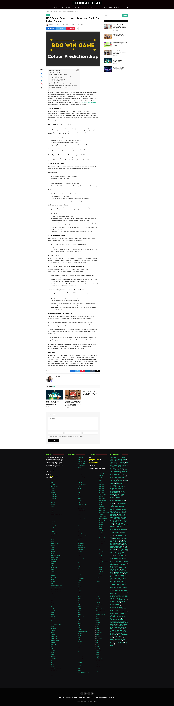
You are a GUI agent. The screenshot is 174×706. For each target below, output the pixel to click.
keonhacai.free (114, 489)
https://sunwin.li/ (55, 640)
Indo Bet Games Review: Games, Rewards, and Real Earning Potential (120, 44)
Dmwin (53, 492)
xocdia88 (123, 529)
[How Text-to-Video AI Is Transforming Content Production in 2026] (108, 69)
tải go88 (112, 601)
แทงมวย (115, 460)
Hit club (118, 509)
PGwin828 (80, 657)
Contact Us (82, 697)
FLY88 (121, 621)
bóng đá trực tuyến (115, 581)
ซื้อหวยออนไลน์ (102, 516)
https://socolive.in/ (82, 484)
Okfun (122, 460)
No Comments (76, 24)
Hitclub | (120, 457)
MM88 (124, 631)
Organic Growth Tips (78, 7)
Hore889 (123, 622)
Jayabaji (98, 583)
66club (53, 575)
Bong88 (53, 541)
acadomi (98, 604)
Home (55, 7)
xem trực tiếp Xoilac (56, 589)
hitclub (124, 502)
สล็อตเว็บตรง (54, 522)
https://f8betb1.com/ (83, 504)
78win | (116, 462)
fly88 (111, 460)
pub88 (112, 540)
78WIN (79, 502)
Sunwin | (112, 457)
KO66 (79, 637)
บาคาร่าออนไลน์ (81, 465)
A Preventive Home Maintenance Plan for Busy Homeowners (119, 52)
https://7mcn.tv (114, 561)
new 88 (79, 498)
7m (115, 503)
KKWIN (53, 642)
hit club (79, 488)
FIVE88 (113, 523)
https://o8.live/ (123, 624)
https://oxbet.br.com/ (115, 500)
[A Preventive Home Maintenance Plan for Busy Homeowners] (108, 52)
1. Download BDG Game (57, 77)
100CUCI (101, 530)
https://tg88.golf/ (100, 610)
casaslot (117, 572)
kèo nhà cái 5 (99, 660)
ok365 (116, 598)
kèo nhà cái (54, 567)
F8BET (53, 612)
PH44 (125, 599)
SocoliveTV (117, 532)
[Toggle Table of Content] (77, 70)
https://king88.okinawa (116, 607)
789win (101, 514)
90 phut (122, 581)
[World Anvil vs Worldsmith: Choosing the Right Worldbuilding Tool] (54, 395)
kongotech (94, 701)
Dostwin (53, 506)
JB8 (126, 471)
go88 (52, 549)
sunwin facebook (122, 479)
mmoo (79, 492)
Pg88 (119, 514)
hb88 (117, 619)
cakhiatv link (81, 545)
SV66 (79, 639)
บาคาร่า (53, 535)
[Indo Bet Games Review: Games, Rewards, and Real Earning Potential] (108, 44)
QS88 (79, 610)
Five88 (124, 608)
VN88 (79, 561)
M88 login (98, 630)
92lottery (53, 577)
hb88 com (112, 483)
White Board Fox (118, 631)
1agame (53, 604)
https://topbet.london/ (116, 474)
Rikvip (124, 476)
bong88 (112, 495)
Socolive (112, 486)
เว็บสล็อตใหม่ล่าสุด (55, 525)
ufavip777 (112, 509)
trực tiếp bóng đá (119, 534)
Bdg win (98, 598)
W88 (119, 634)
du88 (111, 535)
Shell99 (101, 546)
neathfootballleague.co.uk (119, 468)
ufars (119, 460)
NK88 (97, 606)
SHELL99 (112, 480)
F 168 (100, 536)
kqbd (114, 628)
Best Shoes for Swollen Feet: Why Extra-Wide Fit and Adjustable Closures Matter (119, 36)
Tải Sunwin (117, 569)
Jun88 (125, 567)
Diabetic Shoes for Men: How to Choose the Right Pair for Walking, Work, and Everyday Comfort (120, 26)
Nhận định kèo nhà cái (115, 622)
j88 (123, 642)
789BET (53, 531)
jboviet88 (101, 551)
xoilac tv (122, 575)
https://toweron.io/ (115, 599)
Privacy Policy (67, 697)
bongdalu (80, 533)
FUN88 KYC (121, 482)
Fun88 (52, 646)
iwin (127, 505)
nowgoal (116, 506)
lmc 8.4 (125, 547)
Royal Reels (54, 561)
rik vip (111, 625)
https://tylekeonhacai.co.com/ (118, 558)
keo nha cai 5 (113, 592)
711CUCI (101, 532)
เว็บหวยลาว (101, 549)
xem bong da (113, 584)
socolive (112, 503)
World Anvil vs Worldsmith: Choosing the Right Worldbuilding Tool (53, 403)
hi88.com (117, 523)
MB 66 (79, 512)
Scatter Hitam (102, 494)
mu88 (79, 664)
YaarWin (53, 508)
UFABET (53, 539)
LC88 (97, 668)
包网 (97, 585)
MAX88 (112, 546)
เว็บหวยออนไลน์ (55, 557)
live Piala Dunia (118, 540)
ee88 (52, 626)
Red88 (111, 527)
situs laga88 (54, 628)
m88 (79, 514)
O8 (111, 549)
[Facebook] (41, 73)
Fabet (123, 526)
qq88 (118, 469)
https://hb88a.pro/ (82, 477)
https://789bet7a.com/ (56, 668)
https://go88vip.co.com (83, 672)
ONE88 (125, 511)
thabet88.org (113, 479)
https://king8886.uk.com (57, 585)
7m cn (124, 641)
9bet (52, 569)
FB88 (119, 618)
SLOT (97, 616)
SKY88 (117, 480)
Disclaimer (90, 697)
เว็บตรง (100, 482)
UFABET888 (54, 559)
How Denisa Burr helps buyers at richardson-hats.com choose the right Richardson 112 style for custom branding (73, 403)
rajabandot (101, 506)
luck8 (79, 523)
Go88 (79, 670)
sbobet (114, 549)
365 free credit (114, 560)
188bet (122, 494)
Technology (90, 7)
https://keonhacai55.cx (56, 597)
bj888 (100, 555)
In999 (52, 482)
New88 (121, 546)
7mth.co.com (113, 553)
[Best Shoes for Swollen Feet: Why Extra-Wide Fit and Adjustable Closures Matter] (108, 36)
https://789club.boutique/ (116, 567)
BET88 (116, 610)
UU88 (97, 670)
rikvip (116, 502)
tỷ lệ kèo (124, 543)
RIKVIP (79, 541)
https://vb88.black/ (55, 555)
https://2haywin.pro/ (103, 561)
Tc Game (53, 498)
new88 (79, 520)
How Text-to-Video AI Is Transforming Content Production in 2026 (118, 68)
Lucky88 (122, 491)
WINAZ (79, 576)
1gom (111, 506)
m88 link (80, 551)
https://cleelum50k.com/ (57, 514)
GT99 (119, 518)
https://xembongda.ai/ (120, 582)
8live (126, 538)
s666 (116, 521)
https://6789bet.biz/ (115, 595)
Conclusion (53, 89)
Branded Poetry (102, 475)
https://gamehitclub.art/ (120, 564)
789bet (53, 599)
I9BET (120, 476)
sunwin (53, 520)
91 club (119, 538)
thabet (79, 529)
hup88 (116, 526)
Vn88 (97, 656)
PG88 (52, 583)
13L (52, 500)
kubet (124, 636)
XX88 (52, 662)
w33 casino (124, 590)
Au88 (79, 490)
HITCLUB (80, 641)
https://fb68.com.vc (115, 529)
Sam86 (123, 492)
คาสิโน (52, 527)
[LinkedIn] (41, 80)
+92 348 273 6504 (51, 479)
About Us (74, 697)
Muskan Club (54, 486)
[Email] (41, 87)
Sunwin (100, 553)
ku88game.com (81, 572)
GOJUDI (120, 459)
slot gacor (53, 595)
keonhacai (120, 637)
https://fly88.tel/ (114, 621)
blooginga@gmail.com (52, 476)
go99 (112, 518)
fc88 (79, 494)
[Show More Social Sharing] (77, 28)
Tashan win (54, 496)
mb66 (111, 524)
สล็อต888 (80, 568)
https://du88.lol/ (55, 543)
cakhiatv (101, 565)
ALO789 (98, 666)
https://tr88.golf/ (100, 608)
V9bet (79, 665)
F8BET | (124, 457)
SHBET (79, 496)
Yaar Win (80, 623)
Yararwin (53, 488)
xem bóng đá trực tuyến (57, 587)
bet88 (121, 469)
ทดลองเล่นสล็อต (81, 559)
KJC (52, 660)
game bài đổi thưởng (56, 624)
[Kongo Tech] (87, 3)
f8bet (100, 559)
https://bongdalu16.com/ (83, 535)
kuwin (52, 664)
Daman (53, 504)
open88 (126, 572)
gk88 (79, 649)
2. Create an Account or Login (58, 79)
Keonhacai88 (117, 512)
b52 (100, 563)
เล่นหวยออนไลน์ (81, 463)
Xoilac (121, 628)
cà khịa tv (124, 579)
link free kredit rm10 (101, 614)
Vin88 (119, 535)
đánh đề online (113, 543)
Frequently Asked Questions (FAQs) (59, 87)
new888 (80, 475)
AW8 (114, 472)
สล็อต (52, 510)
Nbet (52, 674)
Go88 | (116, 457)
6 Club (79, 625)
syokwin (80, 651)
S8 (125, 627)
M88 (125, 633)
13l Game (80, 633)
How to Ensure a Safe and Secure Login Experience (63, 83)
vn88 (117, 628)
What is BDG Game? (55, 72)
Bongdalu (53, 620)
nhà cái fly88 (81, 543)
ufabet (79, 557)
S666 (97, 620)
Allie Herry (52, 24)
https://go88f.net (114, 520)
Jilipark (79, 635)
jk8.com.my (113, 485)
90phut (112, 582)
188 (52, 573)
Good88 (98, 636)
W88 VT (53, 571)
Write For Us (112, 697)
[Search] (127, 7)
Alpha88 (53, 630)
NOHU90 (125, 544)
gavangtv (80, 654)
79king (112, 471)
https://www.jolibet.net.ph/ (117, 531)
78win (52, 601)
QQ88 (52, 672)
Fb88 (97, 589)
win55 (97, 618)
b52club (125, 563)
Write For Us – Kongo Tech (112, 7)
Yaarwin (53, 484)
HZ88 (124, 463)
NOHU (98, 662)
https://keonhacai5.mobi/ (116, 488)
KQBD (79, 566)
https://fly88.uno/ (114, 491)
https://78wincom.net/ (116, 608)
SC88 (115, 596)
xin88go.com (119, 511)
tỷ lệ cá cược (120, 503)
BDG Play (80, 629)
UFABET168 (102, 542)
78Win (79, 555)
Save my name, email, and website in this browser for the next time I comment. (66, 436)
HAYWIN (53, 644)
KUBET (112, 476)
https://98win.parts (115, 605)
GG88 (118, 590)
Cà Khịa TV (121, 560)
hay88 (52, 553)
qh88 (120, 561)
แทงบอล (53, 516)
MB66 (119, 524)
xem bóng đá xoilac (117, 630)
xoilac (119, 492)
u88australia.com (114, 498)
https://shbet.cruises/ (104, 512)
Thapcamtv (80, 653)
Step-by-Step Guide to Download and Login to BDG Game (64, 76)
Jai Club (53, 502)
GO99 (97, 664)
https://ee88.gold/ (115, 612)
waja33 (123, 555)
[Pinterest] (41, 83)
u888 (125, 469)
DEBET (121, 480)
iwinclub (121, 601)
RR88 (52, 652)
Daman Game (102, 473)
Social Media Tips (64, 7)
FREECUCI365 (118, 495)
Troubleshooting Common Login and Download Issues (63, 85)
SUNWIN (116, 476)
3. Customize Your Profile (57, 80)
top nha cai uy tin (118, 641)
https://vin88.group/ (82, 518)
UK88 (122, 569)
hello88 (101, 524)
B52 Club (124, 518)
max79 (112, 610)
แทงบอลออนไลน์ (81, 461)
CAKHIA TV (81, 578)
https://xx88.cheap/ (115, 633)
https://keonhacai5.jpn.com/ (117, 477)
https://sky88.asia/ (115, 604)
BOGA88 (116, 527)
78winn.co (80, 531)
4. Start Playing (56, 82)
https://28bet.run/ (118, 517)
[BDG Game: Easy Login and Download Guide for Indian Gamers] (73, 48)
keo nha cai (124, 524)
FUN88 (124, 459)
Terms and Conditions (101, 697)
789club (53, 547)
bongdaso (80, 537)
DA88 (126, 534)
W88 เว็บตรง (99, 632)
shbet (52, 579)
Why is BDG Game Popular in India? (58, 74)
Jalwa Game (54, 494)
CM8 (52, 654)
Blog (99, 7)
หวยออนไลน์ (113, 469)
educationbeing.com (82, 631)
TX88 (122, 538)
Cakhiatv (119, 615)
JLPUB (121, 599)
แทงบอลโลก (113, 573)
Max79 (112, 482)
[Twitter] (41, 76)
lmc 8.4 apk (116, 541)
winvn (79, 516)
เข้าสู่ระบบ (80, 508)
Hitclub (53, 581)
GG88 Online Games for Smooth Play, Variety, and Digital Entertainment (90, 393)
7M (52, 622)
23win (121, 612)
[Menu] (47, 7)
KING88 (53, 616)
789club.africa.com (119, 552)
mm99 (100, 526)
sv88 (111, 517)
